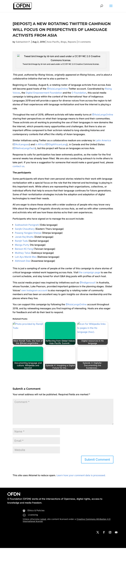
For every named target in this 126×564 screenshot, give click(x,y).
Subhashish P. (23, 41)
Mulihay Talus (22, 252)
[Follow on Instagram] (110, 532)
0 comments (84, 41)
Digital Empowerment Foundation (44, 92)
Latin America (103, 140)
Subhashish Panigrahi (27, 224)
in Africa (40, 144)
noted (43, 519)
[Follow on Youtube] (116, 532)
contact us (18, 166)
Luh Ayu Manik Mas (26, 256)
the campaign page (89, 272)
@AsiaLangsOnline (57, 88)
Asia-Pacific (53, 41)
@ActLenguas (21, 144)
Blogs (64, 41)
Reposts (72, 41)
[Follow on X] (97, 532)
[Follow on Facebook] (103, 532)
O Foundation (79, 92)
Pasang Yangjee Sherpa (28, 232)
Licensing (33, 514)
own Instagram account (34, 290)
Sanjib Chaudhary (25, 228)
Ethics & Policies (36, 510)
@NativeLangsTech (24, 148)
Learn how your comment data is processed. (81, 475)
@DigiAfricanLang (56, 144)
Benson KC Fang (24, 248)
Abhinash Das (22, 260)
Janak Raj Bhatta (24, 236)
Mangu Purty (22, 244)
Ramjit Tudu (21, 240)
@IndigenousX (88, 282)
